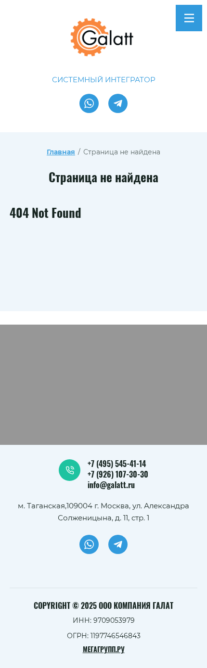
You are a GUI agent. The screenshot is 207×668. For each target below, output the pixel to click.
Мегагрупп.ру (104, 650)
